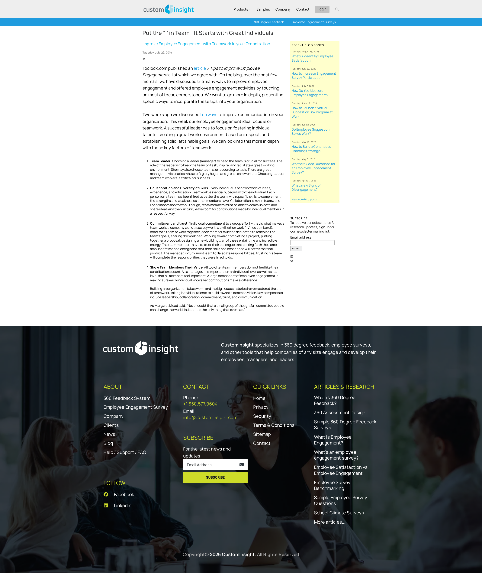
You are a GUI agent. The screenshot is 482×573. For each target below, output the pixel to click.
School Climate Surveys (339, 513)
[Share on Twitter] (291, 261)
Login (322, 9)
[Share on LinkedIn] (144, 59)
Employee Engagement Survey (136, 407)
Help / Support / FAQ (125, 452)
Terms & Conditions (274, 425)
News (109, 434)
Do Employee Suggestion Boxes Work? (310, 131)
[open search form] (337, 9)
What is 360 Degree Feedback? (335, 400)
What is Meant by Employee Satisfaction (312, 58)
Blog (108, 443)
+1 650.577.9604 (200, 404)
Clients (111, 425)
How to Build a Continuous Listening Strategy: (311, 148)
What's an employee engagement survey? (336, 455)
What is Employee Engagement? (333, 440)
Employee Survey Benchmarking (332, 485)
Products (241, 9)
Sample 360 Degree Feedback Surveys (345, 424)
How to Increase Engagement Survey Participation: (314, 75)
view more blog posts (304, 199)
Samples (263, 9)
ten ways (208, 114)
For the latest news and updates (207, 452)
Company (283, 9)
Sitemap (262, 434)
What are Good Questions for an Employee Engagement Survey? (313, 168)
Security (262, 416)
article (200, 68)
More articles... (329, 522)
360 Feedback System (127, 398)
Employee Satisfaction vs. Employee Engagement (341, 470)
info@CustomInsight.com (210, 417)
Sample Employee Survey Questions (340, 500)
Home (259, 398)
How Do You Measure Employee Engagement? (310, 92)
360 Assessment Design (339, 412)
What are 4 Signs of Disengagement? (306, 187)
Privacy (260, 407)
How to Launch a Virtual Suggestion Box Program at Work (312, 112)
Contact (302, 9)
